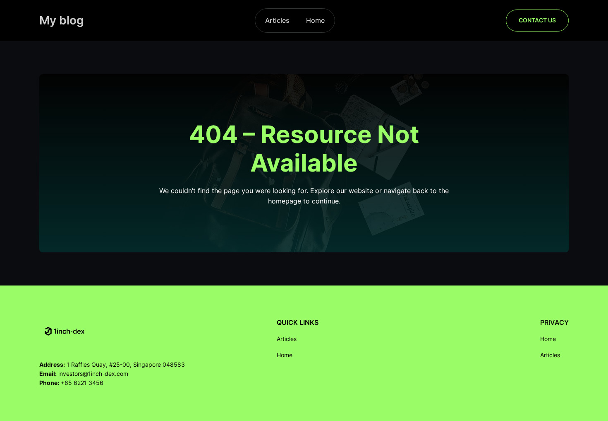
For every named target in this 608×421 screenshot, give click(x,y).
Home (315, 20)
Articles (277, 20)
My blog (61, 20)
